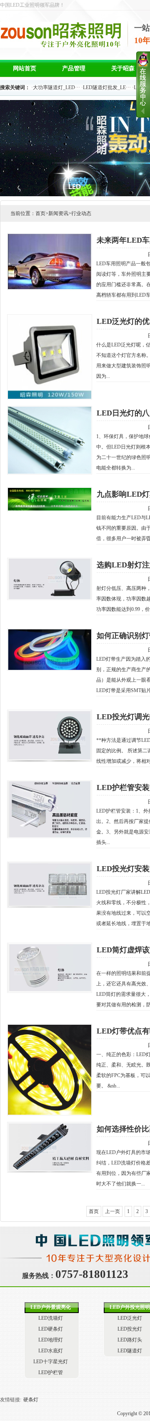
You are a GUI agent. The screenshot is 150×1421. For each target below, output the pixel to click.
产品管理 (73, 68)
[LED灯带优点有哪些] (24, 1070)
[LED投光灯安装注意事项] (24, 885)
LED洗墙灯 (50, 1318)
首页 (40, 213)
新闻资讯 (58, 213)
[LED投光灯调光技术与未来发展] (24, 736)
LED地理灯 (50, 1340)
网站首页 (24, 68)
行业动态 (81, 213)
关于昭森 (123, 68)
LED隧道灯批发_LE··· (107, 87)
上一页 (112, 1211)
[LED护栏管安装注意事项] (24, 809)
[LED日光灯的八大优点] (24, 440)
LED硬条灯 (50, 1329)
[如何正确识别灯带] (24, 649)
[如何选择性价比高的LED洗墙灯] (24, 1147)
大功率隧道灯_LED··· (56, 87)
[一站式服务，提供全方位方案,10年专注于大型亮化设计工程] (61, 44)
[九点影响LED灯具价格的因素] (24, 499)
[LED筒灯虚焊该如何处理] (24, 968)
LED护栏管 (50, 1372)
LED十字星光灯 (50, 1362)
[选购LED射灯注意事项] (24, 579)
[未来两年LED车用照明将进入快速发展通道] (24, 261)
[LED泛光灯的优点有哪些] (24, 357)
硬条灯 (30, 1400)
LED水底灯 (50, 1351)
